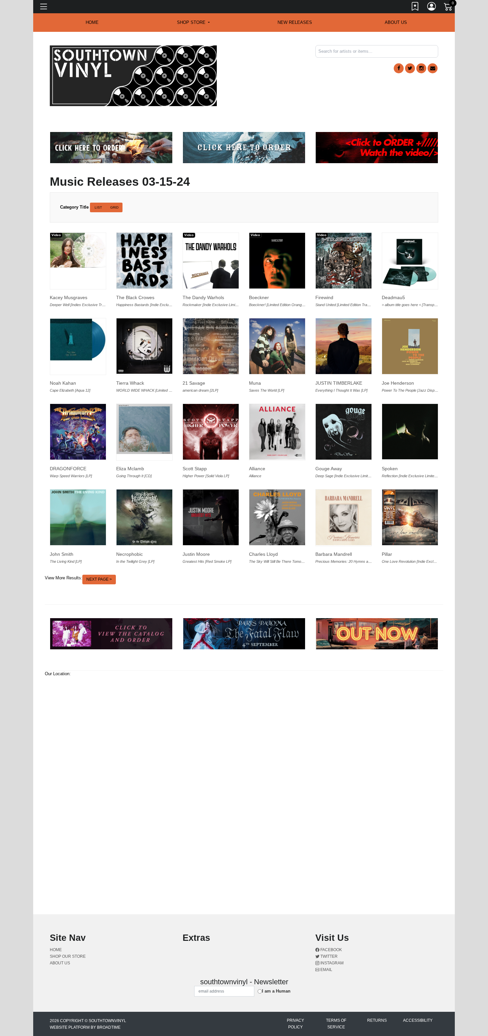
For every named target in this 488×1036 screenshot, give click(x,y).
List (98, 207)
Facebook (330, 949)
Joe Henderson (398, 383)
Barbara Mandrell (333, 554)
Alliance (257, 468)
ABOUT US (396, 22)
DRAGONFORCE (68, 468)
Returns (377, 1020)
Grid (114, 207)
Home (56, 949)
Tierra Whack (130, 383)
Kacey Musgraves (68, 297)
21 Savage (194, 383)
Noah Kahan (63, 383)
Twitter (328, 956)
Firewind (324, 297)
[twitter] (410, 68)
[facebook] (398, 68)
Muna (255, 383)
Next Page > (99, 579)
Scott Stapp (195, 468)
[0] (448, 8)
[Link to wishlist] (415, 7)
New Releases (295, 22)
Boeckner (259, 297)
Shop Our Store (68, 956)
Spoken (390, 468)
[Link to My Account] (432, 7)
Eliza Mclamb (130, 468)
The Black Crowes (135, 297)
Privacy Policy (295, 1023)
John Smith (61, 554)
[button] (193, 23)
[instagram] (421, 68)
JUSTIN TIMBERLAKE (338, 383)
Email (325, 969)
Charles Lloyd (263, 554)
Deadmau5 (393, 297)
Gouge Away (328, 468)
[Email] (432, 68)
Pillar (387, 554)
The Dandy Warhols (203, 297)
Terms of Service (336, 1023)
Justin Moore (196, 554)
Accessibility (418, 1020)
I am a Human (276, 991)
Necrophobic (129, 554)
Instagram (331, 963)
